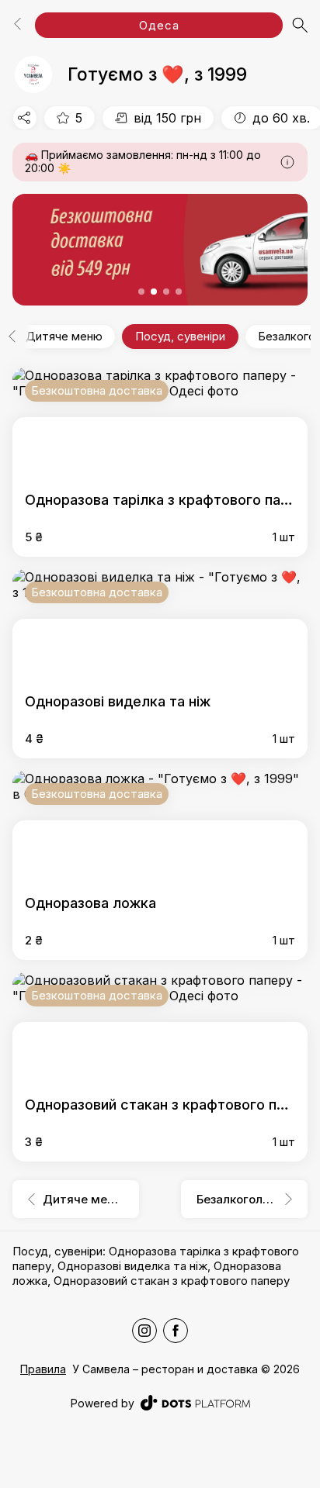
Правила (43, 1369)
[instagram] (144, 1330)
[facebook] (175, 1330)
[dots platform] (195, 1402)
